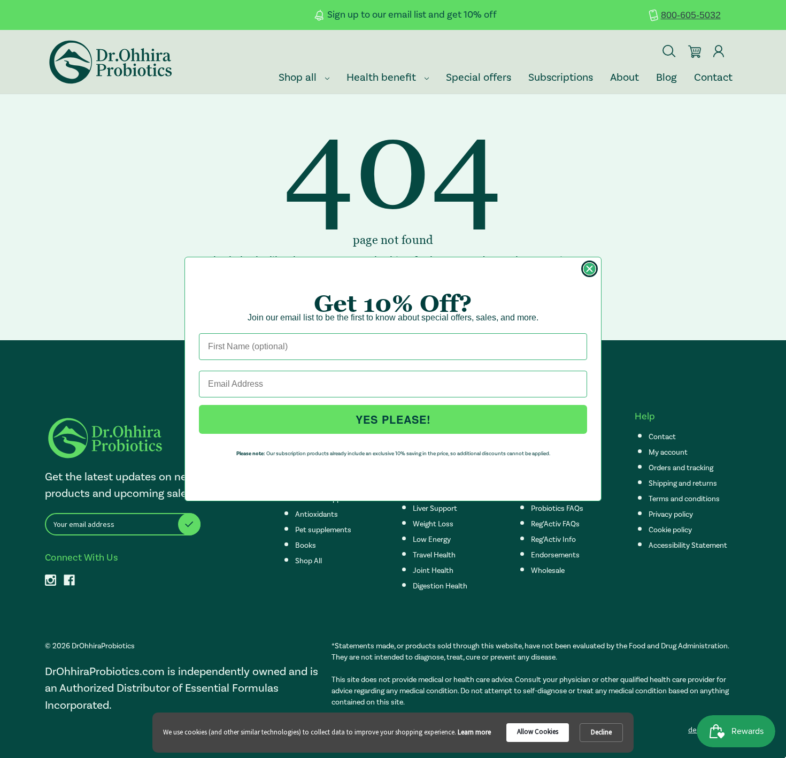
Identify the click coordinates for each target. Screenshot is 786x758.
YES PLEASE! (393, 419)
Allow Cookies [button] (537, 731)
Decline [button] (601, 732)
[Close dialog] (589, 269)
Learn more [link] (474, 732)
